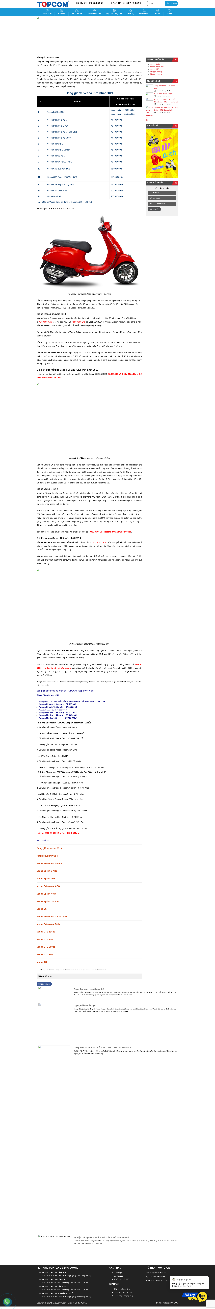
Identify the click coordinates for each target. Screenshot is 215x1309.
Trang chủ (47, 14)
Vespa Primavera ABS (48, 886)
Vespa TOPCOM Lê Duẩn (54, 1273)
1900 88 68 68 (96, 3)
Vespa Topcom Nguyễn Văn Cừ (57, 1294)
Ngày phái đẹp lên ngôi (163, 94)
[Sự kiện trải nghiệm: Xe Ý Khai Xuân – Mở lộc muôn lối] (149, 113)
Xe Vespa (118, 1273)
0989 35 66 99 (133, 3)
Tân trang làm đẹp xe (123, 1292)
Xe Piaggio (118, 1276)
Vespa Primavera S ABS (49, 863)
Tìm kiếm (173, 3)
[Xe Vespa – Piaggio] (53, 4)
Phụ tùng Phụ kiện (114, 14)
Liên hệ (169, 14)
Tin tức (157, 14)
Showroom (144, 14)
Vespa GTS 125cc (46, 931)
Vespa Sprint (155, 64)
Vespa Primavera (157, 67)
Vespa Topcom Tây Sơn (54, 1287)
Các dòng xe (76, 14)
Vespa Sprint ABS (46, 878)
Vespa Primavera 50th (48, 924)
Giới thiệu (61, 14)
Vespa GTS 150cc (46, 939)
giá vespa (87, 970)
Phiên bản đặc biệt (121, 1279)
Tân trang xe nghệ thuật (124, 1296)
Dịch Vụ (131, 14)
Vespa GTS (154, 69)
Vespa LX (42, 909)
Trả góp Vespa (94, 14)
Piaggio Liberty (156, 74)
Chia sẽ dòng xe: (45, 976)
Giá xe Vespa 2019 (99, 970)
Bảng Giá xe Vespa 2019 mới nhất (68, 970)
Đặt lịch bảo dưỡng (122, 1289)
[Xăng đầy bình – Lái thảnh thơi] (149, 86)
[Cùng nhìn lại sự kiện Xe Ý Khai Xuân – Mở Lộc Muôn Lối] (149, 100)
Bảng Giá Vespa (47, 970)
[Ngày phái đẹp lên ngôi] (149, 94)
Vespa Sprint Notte (46, 894)
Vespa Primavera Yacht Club (52, 916)
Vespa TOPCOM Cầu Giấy (54, 1280)
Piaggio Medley (156, 72)
